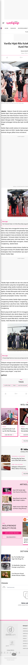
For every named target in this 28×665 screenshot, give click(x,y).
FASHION (13, 28)
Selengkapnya (11, 537)
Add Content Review (12, 533)
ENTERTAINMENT (23, 28)
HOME (6, 28)
